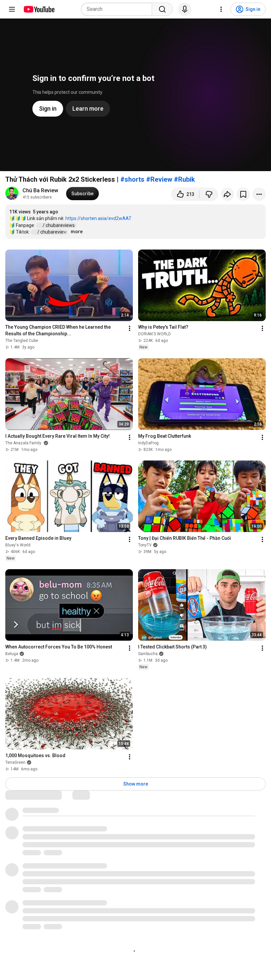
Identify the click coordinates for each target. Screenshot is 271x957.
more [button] (77, 231)
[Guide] (12, 9)
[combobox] (118, 9)
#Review (159, 179)
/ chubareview (52, 232)
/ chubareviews (59, 225)
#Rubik (184, 179)
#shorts (132, 179)
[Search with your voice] (184, 9)
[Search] (162, 9)
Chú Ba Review (40, 190)
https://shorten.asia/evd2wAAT (98, 218)
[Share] (227, 194)
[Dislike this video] (209, 194)
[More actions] (259, 194)
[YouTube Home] (39, 9)
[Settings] (221, 9)
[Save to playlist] (243, 194)
